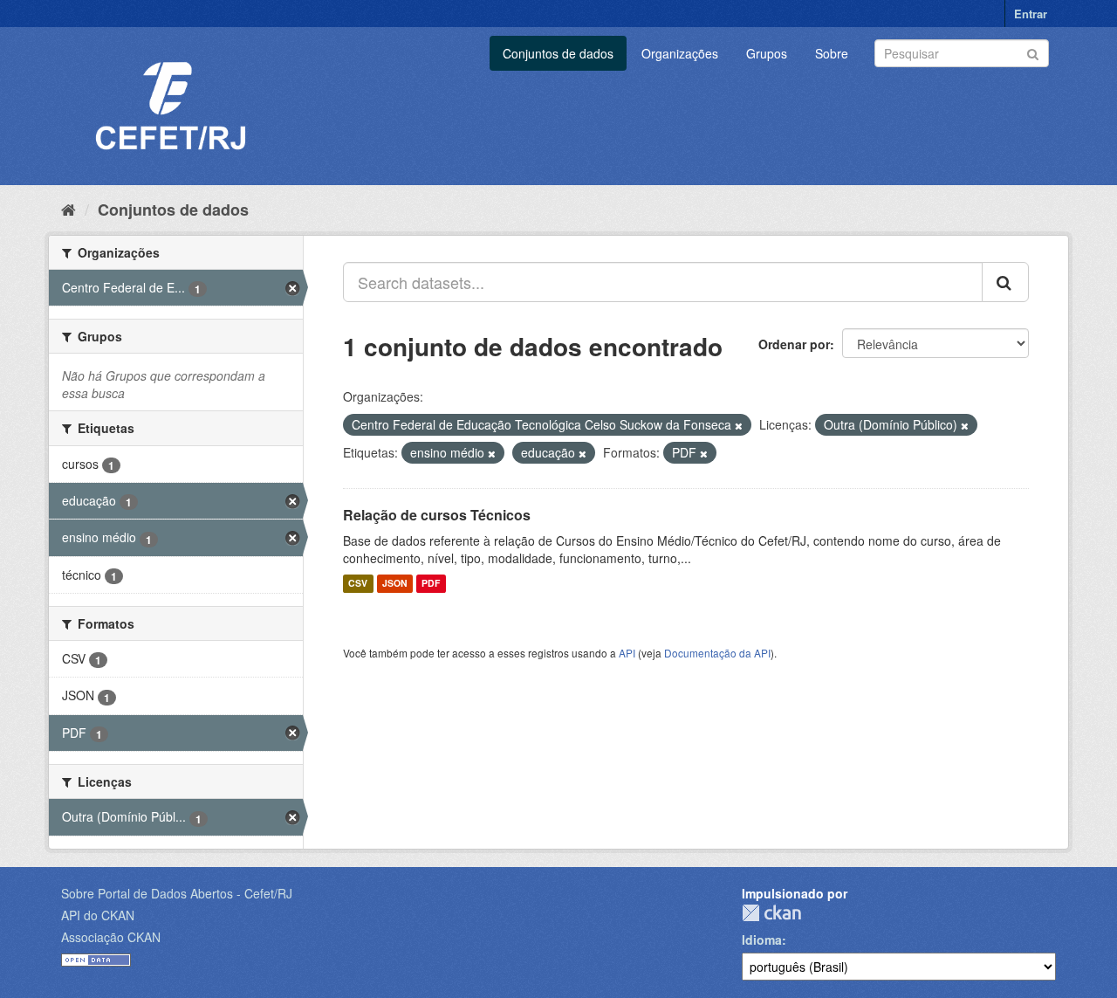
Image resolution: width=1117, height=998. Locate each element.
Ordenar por (794, 344)
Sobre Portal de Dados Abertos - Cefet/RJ (176, 893)
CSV (357, 583)
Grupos (766, 53)
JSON (395, 583)
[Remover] (739, 425)
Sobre (831, 53)
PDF (430, 583)
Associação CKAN (111, 937)
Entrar (1030, 13)
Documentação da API (717, 652)
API (627, 652)
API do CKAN (97, 915)
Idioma (762, 939)
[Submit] (1032, 52)
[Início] (68, 208)
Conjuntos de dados (558, 53)
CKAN (771, 913)
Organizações (679, 53)
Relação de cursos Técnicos (437, 515)
